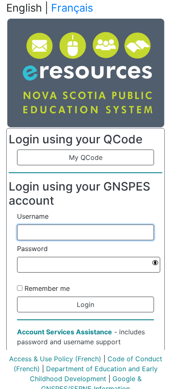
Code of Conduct (134, 359)
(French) (87, 359)
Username (33, 216)
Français (72, 7)
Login (85, 304)
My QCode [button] (86, 157)
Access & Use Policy (41, 359)
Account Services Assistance (64, 332)
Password (32, 248)
